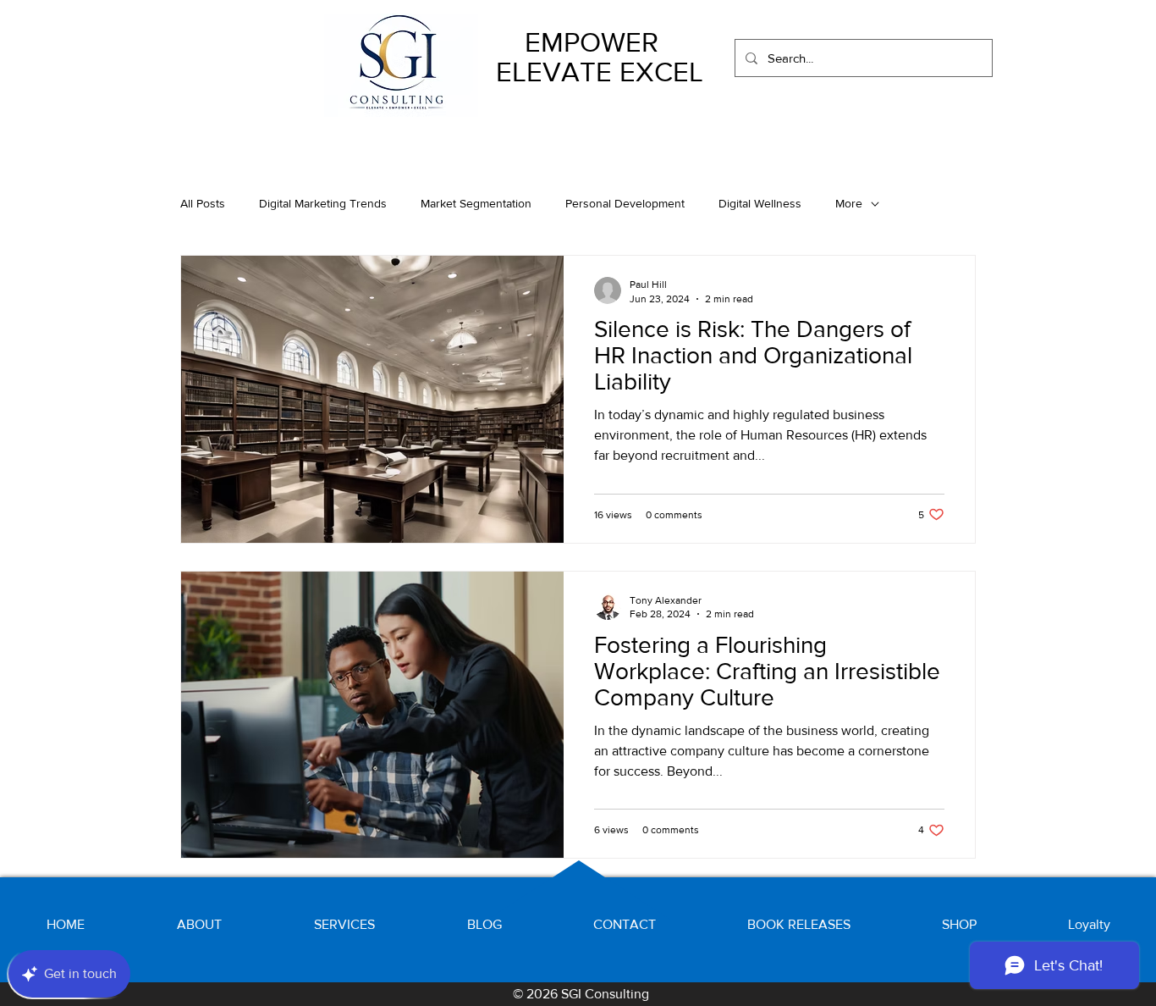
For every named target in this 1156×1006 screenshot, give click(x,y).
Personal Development (625, 203)
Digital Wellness (759, 203)
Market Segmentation (476, 203)
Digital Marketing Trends (323, 203)
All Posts (202, 203)
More (848, 203)
